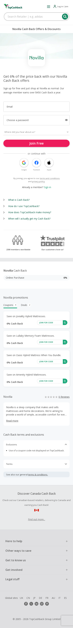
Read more (12, 420)
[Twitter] (31, 604)
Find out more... (36, 519)
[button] (49, 6)
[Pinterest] (47, 604)
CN (28, 597)
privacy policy (38, 181)
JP (34, 597)
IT (59, 597)
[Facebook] (26, 604)
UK (21, 597)
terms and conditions (50, 178)
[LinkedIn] (36, 604)
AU (53, 597)
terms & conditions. (38, 474)
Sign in (47, 187)
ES (65, 597)
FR (46, 597)
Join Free (36, 143)
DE (40, 597)
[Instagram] (42, 604)
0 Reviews (64, 396)
